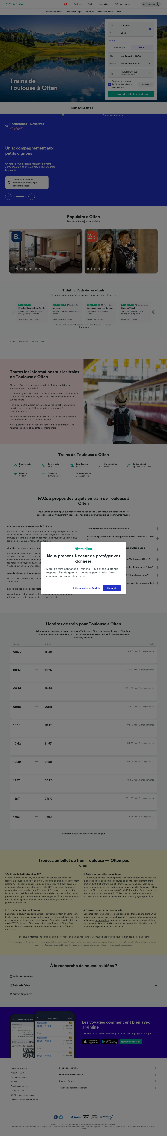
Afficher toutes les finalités (86, 588)
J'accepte (112, 588)
